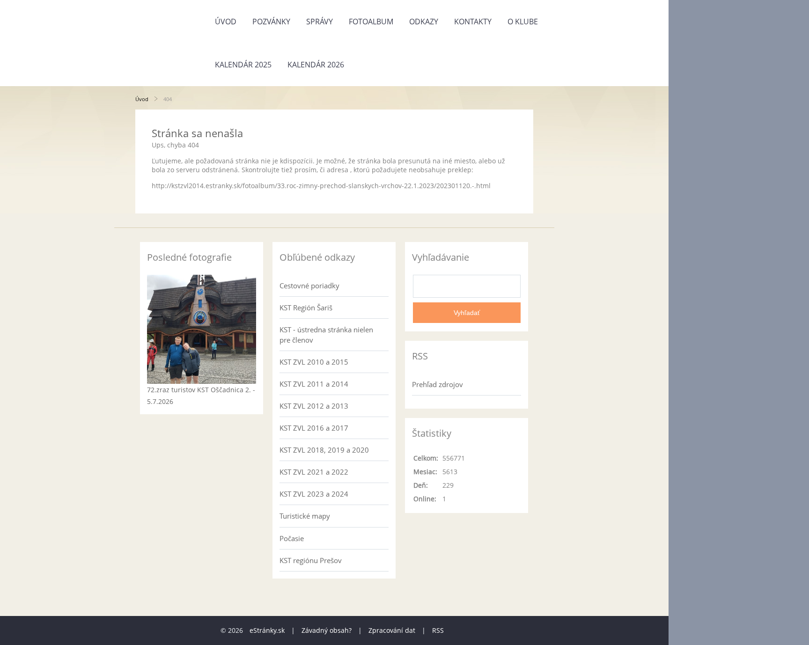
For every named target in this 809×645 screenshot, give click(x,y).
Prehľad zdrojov (437, 384)
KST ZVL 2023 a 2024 (313, 493)
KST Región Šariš (305, 307)
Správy (319, 21)
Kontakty (473, 21)
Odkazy (423, 21)
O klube (522, 21)
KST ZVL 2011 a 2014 (313, 383)
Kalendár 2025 (243, 64)
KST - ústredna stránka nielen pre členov (326, 334)
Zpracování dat (391, 630)
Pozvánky (271, 21)
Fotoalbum (371, 21)
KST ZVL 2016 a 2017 (313, 427)
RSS (438, 630)
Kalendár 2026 (315, 64)
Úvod (225, 21)
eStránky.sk (267, 630)
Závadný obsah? (327, 630)
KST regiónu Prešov (310, 560)
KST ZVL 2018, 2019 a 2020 (324, 449)
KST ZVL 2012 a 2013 (313, 405)
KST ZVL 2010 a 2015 (313, 361)
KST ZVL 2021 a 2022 (313, 471)
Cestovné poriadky (309, 285)
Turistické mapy (304, 515)
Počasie (291, 538)
